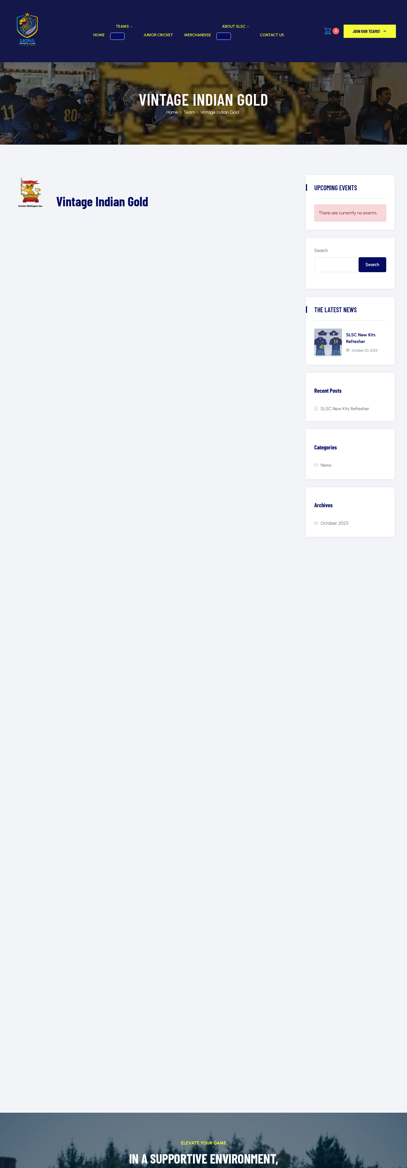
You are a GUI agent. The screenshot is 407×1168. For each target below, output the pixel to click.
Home (172, 112)
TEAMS (122, 26)
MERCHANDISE (197, 35)
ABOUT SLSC (234, 26)
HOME (99, 35)
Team (189, 112)
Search (321, 250)
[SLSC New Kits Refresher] (328, 342)
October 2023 (334, 523)
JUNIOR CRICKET (158, 35)
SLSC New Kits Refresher (345, 408)
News (326, 465)
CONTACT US (272, 35)
